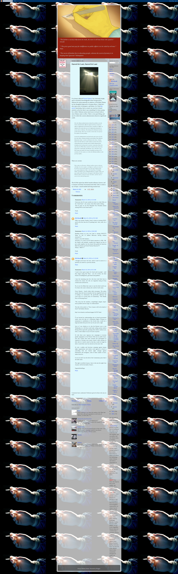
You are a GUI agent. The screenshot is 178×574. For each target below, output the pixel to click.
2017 (112, 146)
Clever (114, 394)
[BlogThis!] (89, 189)
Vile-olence (115, 197)
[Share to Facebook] (92, 189)
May (114, 190)
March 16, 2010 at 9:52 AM (90, 218)
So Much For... (115, 219)
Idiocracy (115, 296)
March (115, 195)
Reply (76, 213)
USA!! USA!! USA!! (115, 292)
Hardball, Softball (115, 279)
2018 (112, 144)
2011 (112, 161)
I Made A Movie (115, 391)
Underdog (115, 310)
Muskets (79, 435)
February (115, 403)
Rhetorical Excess (115, 250)
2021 (112, 137)
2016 (112, 149)
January (115, 407)
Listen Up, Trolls (115, 361)
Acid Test (115, 285)
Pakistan (78, 191)
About (111, 71)
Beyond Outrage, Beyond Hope (115, 371)
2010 (112, 164)
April (114, 193)
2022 (112, 134)
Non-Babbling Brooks (115, 314)
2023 (112, 132)
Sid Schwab (78, 218)
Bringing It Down (115, 365)
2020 (112, 139)
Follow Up (115, 343)
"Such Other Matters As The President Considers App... (116, 337)
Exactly (114, 327)
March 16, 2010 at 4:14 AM (89, 199)
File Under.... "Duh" (115, 272)
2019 (112, 142)
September (115, 177)
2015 (112, 151)
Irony (78, 410)
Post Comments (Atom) (85, 404)
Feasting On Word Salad (116, 351)
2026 (112, 125)
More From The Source (115, 377)
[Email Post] (85, 189)
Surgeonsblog (113, 425)
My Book (112, 73)
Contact (111, 75)
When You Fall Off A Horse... (116, 323)
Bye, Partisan (115, 242)
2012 (112, 159)
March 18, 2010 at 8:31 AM (89, 269)
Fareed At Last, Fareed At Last (116, 301)
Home (89, 401)
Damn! (114, 200)
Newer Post (76, 401)
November (115, 170)
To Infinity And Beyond (115, 357)
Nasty (114, 282)
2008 (112, 414)
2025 (112, 127)
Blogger (98, 568)
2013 (112, 156)
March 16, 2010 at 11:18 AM (90, 258)
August (115, 181)
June (114, 188)
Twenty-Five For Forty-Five (84, 418)
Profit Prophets (115, 203)
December (115, 166)
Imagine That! (115, 267)
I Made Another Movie (115, 386)
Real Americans (116, 215)
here (111, 111)
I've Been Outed (115, 330)
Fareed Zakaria (87, 98)
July (114, 185)
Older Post (102, 401)
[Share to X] (90, 189)
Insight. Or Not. (115, 246)
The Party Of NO (115, 223)
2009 (112, 411)
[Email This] (88, 189)
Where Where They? (115, 237)
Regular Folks (81, 427)
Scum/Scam (116, 276)
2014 (112, 154)
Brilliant (79, 442)
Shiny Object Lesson (115, 398)
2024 (112, 129)
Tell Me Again (115, 263)
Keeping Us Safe (116, 318)
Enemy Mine (114, 306)
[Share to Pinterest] (93, 189)
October (115, 174)
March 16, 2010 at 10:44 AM (89, 231)
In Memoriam (115, 232)
